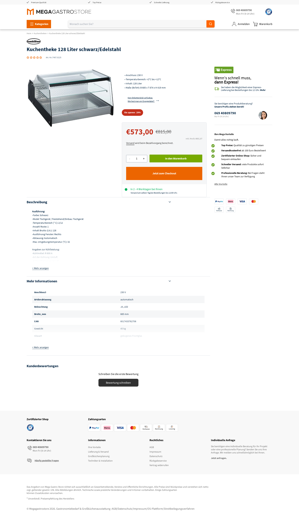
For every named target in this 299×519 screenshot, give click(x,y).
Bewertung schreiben (118, 383)
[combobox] (141, 24)
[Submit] (210, 24)
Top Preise (97, 2)
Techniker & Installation (100, 461)
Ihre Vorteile (94, 447)
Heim (29, 33)
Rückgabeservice (222, 2)
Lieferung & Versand (98, 452)
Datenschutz (156, 456)
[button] (34, 57)
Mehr (263, 90)
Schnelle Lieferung (161, 2)
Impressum (155, 452)
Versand (130, 143)
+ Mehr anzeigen (40, 268)
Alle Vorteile (220, 184)
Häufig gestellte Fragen (47, 460)
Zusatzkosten (42, 493)
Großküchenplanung (99, 456)
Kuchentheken (40, 33)
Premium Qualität (38, 2)
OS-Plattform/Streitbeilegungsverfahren (170, 509)
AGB (152, 447)
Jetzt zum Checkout (164, 173)
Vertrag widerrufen (159, 465)
